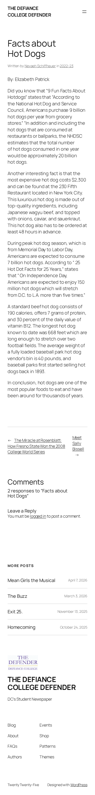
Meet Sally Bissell (78, 443)
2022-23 (66, 65)
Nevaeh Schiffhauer (40, 65)
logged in (38, 516)
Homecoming (21, 627)
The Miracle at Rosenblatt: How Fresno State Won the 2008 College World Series (36, 446)
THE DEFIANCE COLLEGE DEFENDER (29, 11)
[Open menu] (84, 12)
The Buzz (17, 596)
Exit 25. (15, 611)
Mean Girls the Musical (31, 580)
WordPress (78, 784)
